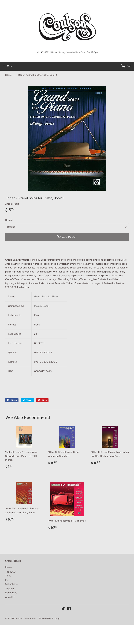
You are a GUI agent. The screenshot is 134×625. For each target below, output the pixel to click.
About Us (10, 597)
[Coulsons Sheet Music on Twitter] (63, 609)
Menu (10, 66)
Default (9, 220)
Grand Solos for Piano (46, 296)
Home (8, 75)
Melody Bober (41, 305)
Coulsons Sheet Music (24, 618)
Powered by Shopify (49, 618)
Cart (128, 66)
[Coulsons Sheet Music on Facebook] (69, 609)
